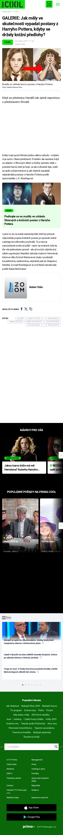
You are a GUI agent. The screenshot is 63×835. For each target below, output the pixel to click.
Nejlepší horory (49, 706)
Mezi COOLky (11, 541)
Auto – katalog (14, 719)
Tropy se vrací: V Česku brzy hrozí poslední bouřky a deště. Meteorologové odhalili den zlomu (31, 670)
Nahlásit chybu (13, 797)
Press (34, 764)
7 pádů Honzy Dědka (33, 719)
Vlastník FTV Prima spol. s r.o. (17, 791)
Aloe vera (52, 723)
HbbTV (9, 773)
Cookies (10, 785)
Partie (41, 710)
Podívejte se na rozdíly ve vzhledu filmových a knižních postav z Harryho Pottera (27, 220)
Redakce (35, 790)
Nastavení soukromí (40, 797)
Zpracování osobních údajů (40, 779)
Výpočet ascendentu (44, 728)
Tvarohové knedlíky (21, 732)
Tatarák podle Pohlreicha (33, 723)
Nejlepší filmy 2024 (30, 706)
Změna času (30, 710)
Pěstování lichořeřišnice (20, 728)
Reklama (10, 769)
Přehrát (9, 538)
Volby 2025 (51, 719)
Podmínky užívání (14, 778)
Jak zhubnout (12, 706)
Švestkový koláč (32, 737)
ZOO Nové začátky (41, 714)
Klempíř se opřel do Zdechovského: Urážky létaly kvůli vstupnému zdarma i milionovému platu (29, 641)
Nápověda (36, 785)
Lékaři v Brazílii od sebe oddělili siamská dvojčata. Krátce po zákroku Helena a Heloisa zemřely (30, 656)
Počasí (49, 710)
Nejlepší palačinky (42, 732)
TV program (16, 710)
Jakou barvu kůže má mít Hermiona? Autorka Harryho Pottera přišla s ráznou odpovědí (21, 468)
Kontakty (35, 773)
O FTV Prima (12, 760)
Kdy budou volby (21, 714)
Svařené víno (12, 723)
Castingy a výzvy (38, 769)
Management (37, 760)
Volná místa (11, 764)
